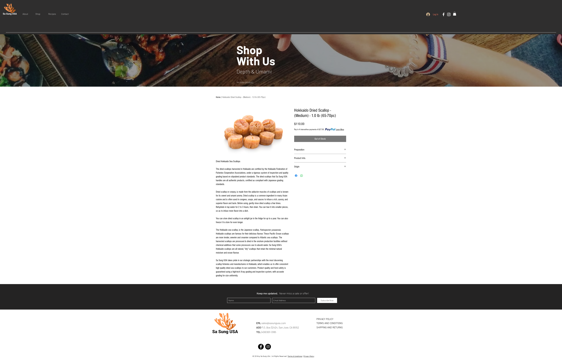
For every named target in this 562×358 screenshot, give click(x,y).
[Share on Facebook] (296, 175)
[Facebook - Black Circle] (261, 347)
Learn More (340, 129)
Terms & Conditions (295, 356)
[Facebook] (443, 14)
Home (218, 97)
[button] (26, 14)
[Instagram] (449, 14)
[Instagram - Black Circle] (268, 347)
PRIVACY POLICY (324, 319)
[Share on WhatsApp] (301, 175)
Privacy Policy (309, 356)
